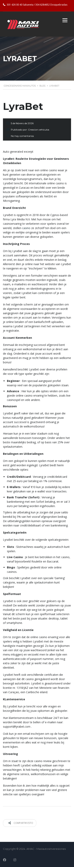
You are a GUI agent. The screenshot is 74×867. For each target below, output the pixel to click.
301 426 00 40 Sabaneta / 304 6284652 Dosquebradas (37, 4)
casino (26, 228)
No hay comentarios (22, 135)
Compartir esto (23, 823)
